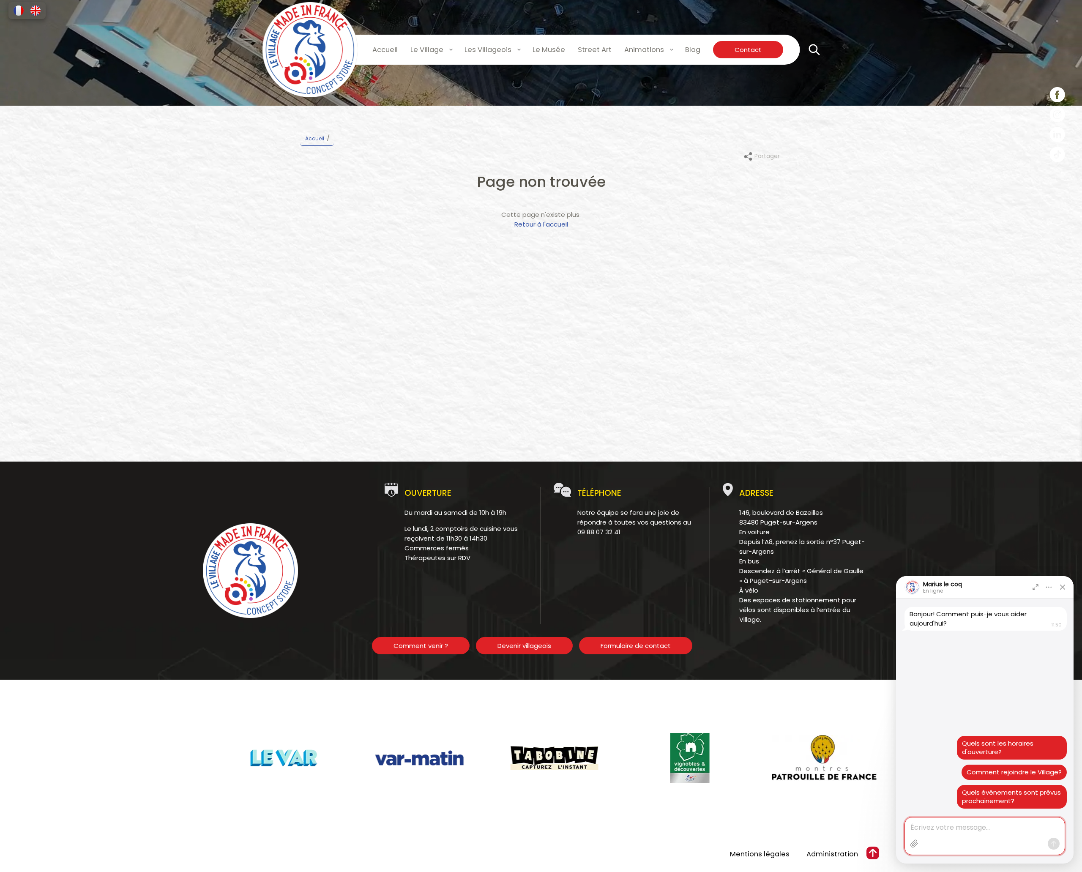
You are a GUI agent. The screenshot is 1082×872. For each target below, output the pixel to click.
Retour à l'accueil (541, 224)
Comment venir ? (420, 645)
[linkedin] (1057, 136)
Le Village (426, 50)
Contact (748, 49)
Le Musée (549, 50)
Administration (832, 854)
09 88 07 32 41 (598, 532)
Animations (644, 50)
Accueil (385, 50)
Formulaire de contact (636, 645)
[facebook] (1057, 96)
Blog (692, 50)
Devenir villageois (524, 645)
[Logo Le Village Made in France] (310, 49)
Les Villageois (487, 50)
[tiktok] (1057, 156)
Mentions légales (760, 854)
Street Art (595, 50)
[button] (19, 10)
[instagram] (1057, 116)
